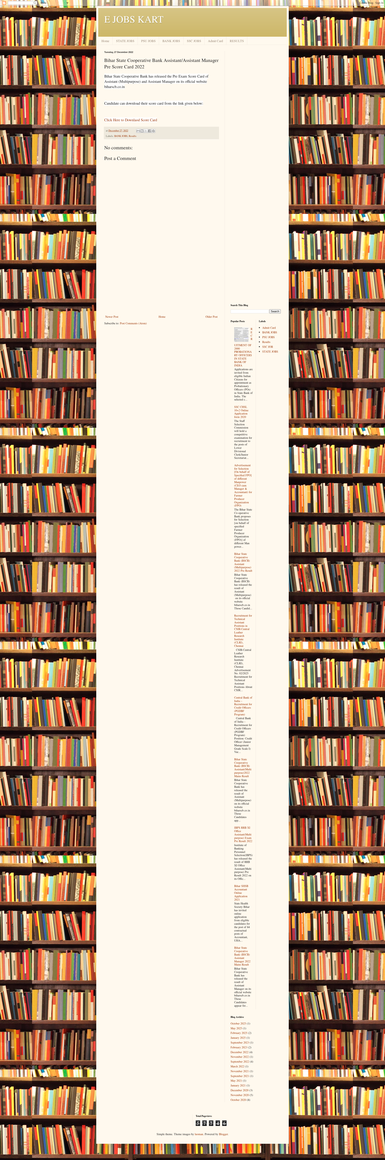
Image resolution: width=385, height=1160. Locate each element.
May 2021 (236, 1080)
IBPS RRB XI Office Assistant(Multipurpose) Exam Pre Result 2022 (243, 834)
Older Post (212, 317)
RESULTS (237, 41)
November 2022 (240, 1057)
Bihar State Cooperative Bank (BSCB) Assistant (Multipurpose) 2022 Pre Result (243, 562)
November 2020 (240, 1095)
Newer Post (111, 317)
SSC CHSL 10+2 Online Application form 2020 (241, 412)
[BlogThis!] (142, 131)
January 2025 (238, 1038)
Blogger (223, 1134)
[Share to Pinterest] (153, 131)
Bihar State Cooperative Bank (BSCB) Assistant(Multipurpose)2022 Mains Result (242, 767)
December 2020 (239, 1090)
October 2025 (238, 1023)
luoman (199, 1134)
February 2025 (239, 1033)
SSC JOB (267, 347)
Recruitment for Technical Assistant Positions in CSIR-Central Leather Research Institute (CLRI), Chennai (243, 631)
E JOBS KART (133, 18)
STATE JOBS (125, 41)
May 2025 (236, 1028)
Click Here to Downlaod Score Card (130, 119)
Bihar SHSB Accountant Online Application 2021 (241, 892)
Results (132, 136)
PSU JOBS (148, 41)
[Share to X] (146, 131)
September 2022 (240, 1061)
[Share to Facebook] (150, 131)
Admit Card (215, 41)
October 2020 (238, 1100)
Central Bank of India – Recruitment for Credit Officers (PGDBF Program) (243, 706)
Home (105, 41)
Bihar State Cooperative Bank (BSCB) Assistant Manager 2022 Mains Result (242, 956)
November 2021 (240, 1071)
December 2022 (239, 1052)
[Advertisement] (161, 281)
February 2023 (239, 1047)
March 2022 (237, 1066)
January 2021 (238, 1085)
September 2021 (240, 1076)
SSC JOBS (194, 41)
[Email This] (138, 131)
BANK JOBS (171, 41)
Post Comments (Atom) (133, 323)
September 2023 (240, 1042)
